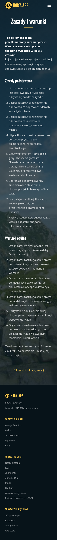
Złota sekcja (11, 477)
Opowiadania (12, 435)
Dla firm (9, 487)
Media (8, 482)
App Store (10, 530)
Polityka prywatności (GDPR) (19, 498)
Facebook (10, 520)
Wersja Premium (13, 425)
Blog (7, 445)
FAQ (7, 467)
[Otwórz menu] (49, 5)
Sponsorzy (10, 472)
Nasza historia (12, 462)
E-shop (8, 430)
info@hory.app (12, 515)
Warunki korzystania (15, 492)
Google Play (11, 525)
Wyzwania (10, 440)
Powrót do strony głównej (30, 370)
